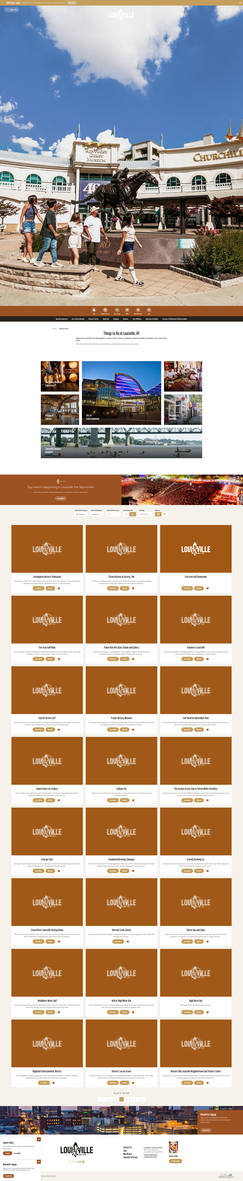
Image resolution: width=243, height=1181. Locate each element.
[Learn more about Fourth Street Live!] (47, 690)
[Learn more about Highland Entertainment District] (47, 1043)
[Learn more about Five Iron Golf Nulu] (47, 619)
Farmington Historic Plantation (47, 576)
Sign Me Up (206, 1130)
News (149, 314)
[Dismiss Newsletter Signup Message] (39, 1162)
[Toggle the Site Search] (230, 9)
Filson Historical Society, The (121, 576)
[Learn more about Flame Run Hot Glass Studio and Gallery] (121, 619)
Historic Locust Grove (121, 1071)
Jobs (125, 1150)
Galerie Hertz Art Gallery (47, 788)
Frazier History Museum (121, 718)
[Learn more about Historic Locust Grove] (121, 1043)
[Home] (121, 15)
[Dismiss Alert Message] (240, 3)
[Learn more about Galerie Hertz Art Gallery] (47, 761)
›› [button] (143, 1099)
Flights (127, 314)
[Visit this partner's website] (226, 1176)
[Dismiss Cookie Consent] (39, 1139)
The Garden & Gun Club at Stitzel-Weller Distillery (196, 788)
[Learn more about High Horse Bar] (196, 973)
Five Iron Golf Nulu (47, 647)
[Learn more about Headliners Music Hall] (47, 973)
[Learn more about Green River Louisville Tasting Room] (47, 902)
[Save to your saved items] (59, 588)
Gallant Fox (121, 788)
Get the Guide (176, 1161)
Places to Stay (117, 314)
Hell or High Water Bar (121, 1000)
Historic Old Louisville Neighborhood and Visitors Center (196, 1071)
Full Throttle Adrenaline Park (196, 718)
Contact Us (127, 1147)
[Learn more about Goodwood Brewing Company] (121, 831)
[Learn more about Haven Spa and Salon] (196, 902)
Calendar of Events (105, 314)
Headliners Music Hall (47, 1000)
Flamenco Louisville (196, 647)
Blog (94, 314)
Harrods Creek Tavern (121, 930)
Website (50, 588)
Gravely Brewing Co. (196, 859)
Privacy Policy (45, 1176)
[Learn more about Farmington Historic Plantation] (47, 549)
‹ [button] (105, 1099)
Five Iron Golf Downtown (196, 576)
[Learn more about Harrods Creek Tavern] (121, 902)
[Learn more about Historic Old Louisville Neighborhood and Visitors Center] (196, 1043)
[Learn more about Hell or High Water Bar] (121, 973)
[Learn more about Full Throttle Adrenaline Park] (196, 690)
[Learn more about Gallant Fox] (121, 761)
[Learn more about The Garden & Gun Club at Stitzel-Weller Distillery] (196, 761)
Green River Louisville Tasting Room (47, 930)
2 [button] (110, 1099)
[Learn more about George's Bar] (47, 831)
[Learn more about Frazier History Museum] (121, 690)
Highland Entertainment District (47, 1071)
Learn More (60, 498)
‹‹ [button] (99, 1099)
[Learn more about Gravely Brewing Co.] (196, 831)
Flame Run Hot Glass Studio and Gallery (121, 647)
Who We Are (127, 1153)
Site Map (53, 1176)
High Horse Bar (195, 1000)
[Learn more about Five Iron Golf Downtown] (196, 549)
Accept (8, 1153)
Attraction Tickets (138, 314)
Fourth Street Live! (47, 718)
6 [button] (132, 1099)
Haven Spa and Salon (196, 930)
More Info (72, 3)
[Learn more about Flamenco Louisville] (196, 619)
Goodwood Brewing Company (121, 859)
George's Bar (47, 859)
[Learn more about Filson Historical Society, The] (121, 549)
